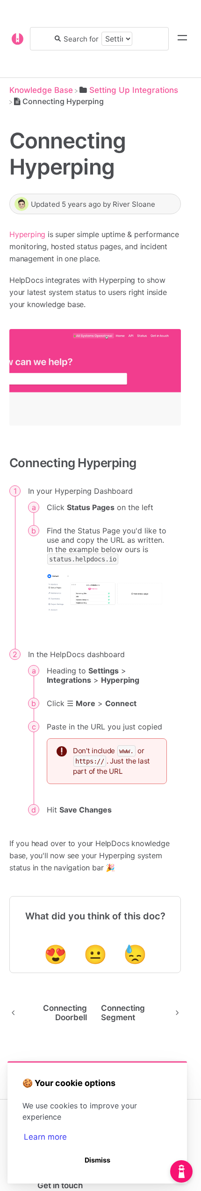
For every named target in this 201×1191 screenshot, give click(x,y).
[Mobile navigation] (182, 38)
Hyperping (27, 234)
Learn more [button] (45, 1137)
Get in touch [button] (60, 1185)
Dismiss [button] (97, 1160)
